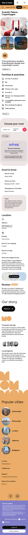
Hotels (19, 7)
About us (7, 309)
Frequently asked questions (9, 477)
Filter (6, 136)
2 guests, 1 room (16, 129)
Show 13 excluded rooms (12, 157)
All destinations (6, 464)
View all (20, 43)
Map (24, 7)
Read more (5, 69)
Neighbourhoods (10, 7)
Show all (5, 113)
